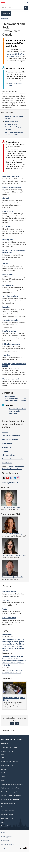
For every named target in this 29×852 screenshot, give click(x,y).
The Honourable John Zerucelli (12, 577)
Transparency (7, 443)
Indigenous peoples (9, 591)
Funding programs (8, 285)
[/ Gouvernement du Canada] (11, 2)
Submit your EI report (12, 121)
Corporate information (10, 320)
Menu (5, 13)
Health (3, 777)
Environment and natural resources (12, 784)
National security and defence (10, 788)
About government (7, 751)
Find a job (5, 198)
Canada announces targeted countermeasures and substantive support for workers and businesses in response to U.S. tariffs (14, 660)
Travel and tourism (7, 765)
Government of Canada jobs (14, 132)
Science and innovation (8, 811)
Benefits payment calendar (12, 187)
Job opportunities (8, 455)
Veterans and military (7, 818)
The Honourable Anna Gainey (12, 534)
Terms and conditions (7, 844)
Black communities (9, 618)
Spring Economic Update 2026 (14, 698)
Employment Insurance (10, 176)
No (17, 723)
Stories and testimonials (10, 379)
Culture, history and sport (9, 792)
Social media (5, 833)
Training (5, 263)
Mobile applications (7, 837)
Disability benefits (8, 240)
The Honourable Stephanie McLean (14, 555)
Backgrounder (7, 634)
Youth (4, 609)
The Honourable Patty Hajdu (10, 507)
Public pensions (7, 211)
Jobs (2, 758)
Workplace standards (10, 296)
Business (4, 769)
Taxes (3, 780)
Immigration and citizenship (9, 761)
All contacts (4, 744)
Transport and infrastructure (10, 799)
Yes (12, 723)
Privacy (3, 848)
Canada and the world (8, 803)
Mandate (5, 432)
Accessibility (6, 447)
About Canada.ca (6, 840)
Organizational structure (11, 436)
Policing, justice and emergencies (11, 795)
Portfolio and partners (10, 439)
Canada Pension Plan (11, 135)
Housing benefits (8, 274)
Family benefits (7, 226)
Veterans (5, 600)
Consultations (7, 463)
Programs (5, 451)
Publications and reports (11, 344)
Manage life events (7, 826)
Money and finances (7, 807)
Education (6, 307)
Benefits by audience (9, 331)
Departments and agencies (9, 747)
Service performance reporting (13, 459)
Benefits (3, 773)
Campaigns (6, 355)
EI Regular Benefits (11, 124)
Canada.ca (4, 18)
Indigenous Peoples (7, 814)
